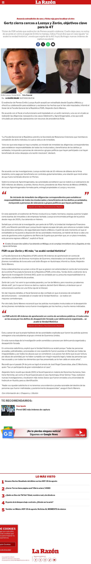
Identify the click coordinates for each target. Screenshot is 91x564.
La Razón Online (12, 98)
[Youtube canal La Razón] (54, 560)
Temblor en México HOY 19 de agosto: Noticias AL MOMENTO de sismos (35, 509)
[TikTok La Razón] (50, 560)
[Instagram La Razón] (45, 560)
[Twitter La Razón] (43, 44)
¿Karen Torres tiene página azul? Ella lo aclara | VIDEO (27, 488)
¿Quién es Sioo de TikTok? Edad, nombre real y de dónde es (30, 495)
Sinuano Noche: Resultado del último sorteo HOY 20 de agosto (31, 481)
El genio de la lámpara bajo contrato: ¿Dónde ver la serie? (29, 502)
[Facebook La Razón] (38, 44)
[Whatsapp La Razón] (48, 44)
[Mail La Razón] (53, 44)
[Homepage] (46, 2)
